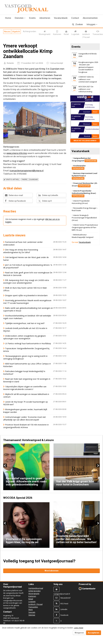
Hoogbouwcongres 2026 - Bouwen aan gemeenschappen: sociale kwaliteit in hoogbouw (88, 67)
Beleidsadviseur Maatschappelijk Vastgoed (82, 235)
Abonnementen (90, 18)
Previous (5, 465)
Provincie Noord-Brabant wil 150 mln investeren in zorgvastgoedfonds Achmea (26, 426)
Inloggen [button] (91, 24)
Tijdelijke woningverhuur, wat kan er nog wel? (25, 323)
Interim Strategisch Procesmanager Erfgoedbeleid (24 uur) (84, 217)
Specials (31, 612)
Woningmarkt (33, 593)
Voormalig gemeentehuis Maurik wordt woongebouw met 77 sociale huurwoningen (27, 301)
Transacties (33, 607)
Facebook (64, 615)
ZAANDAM (33, 179)
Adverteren (44, 18)
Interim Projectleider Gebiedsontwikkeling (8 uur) (84, 193)
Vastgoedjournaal (35, 588)
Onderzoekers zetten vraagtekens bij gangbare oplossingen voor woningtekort (24, 337)
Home (8, 18)
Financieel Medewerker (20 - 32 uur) (85, 184)
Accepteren (93, 633)
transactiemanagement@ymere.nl (26, 170)
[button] (20, 18)
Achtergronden (34, 591)
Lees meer (78, 627)
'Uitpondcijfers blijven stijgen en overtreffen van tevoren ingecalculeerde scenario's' (24, 387)
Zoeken (79, 24)
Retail (30, 599)
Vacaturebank (60, 18)
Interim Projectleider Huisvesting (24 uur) (81, 202)
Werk (30, 609)
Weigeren (79, 633)
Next (98, 465)
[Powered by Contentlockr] (87, 588)
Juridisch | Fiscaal (35, 604)
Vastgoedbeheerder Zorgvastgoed (84, 159)
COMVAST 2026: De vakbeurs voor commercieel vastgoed (87, 79)
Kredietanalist (79, 167)
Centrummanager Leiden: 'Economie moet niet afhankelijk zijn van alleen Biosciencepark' (24, 418)
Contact (75, 18)
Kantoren (32, 596)
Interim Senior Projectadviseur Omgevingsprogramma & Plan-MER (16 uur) (85, 227)
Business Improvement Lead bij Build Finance (84, 175)
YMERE (24, 179)
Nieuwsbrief (65, 597)
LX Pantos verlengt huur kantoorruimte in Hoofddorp (28, 343)
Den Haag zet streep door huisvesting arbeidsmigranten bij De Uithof (20, 251)
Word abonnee (51, 570)
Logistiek (32, 601)
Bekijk (95, 112)
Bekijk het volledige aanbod (85, 141)
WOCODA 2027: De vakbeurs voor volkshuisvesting (85, 89)
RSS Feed (64, 603)
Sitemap (31, 615)
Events (32, 18)
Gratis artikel (12, 179)
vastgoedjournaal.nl (62, 594)
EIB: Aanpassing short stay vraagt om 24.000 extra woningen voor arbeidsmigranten (26, 281)
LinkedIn (63, 609)
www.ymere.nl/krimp (16, 153)
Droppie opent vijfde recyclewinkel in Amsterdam (26, 295)
